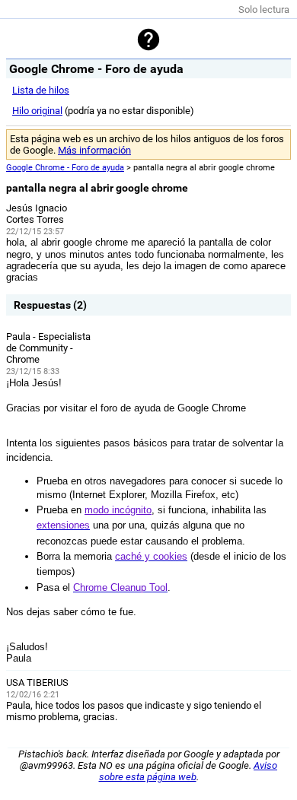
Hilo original (37, 110)
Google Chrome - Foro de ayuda (65, 168)
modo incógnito (118, 510)
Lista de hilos (40, 90)
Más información (94, 150)
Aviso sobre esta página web (188, 771)
